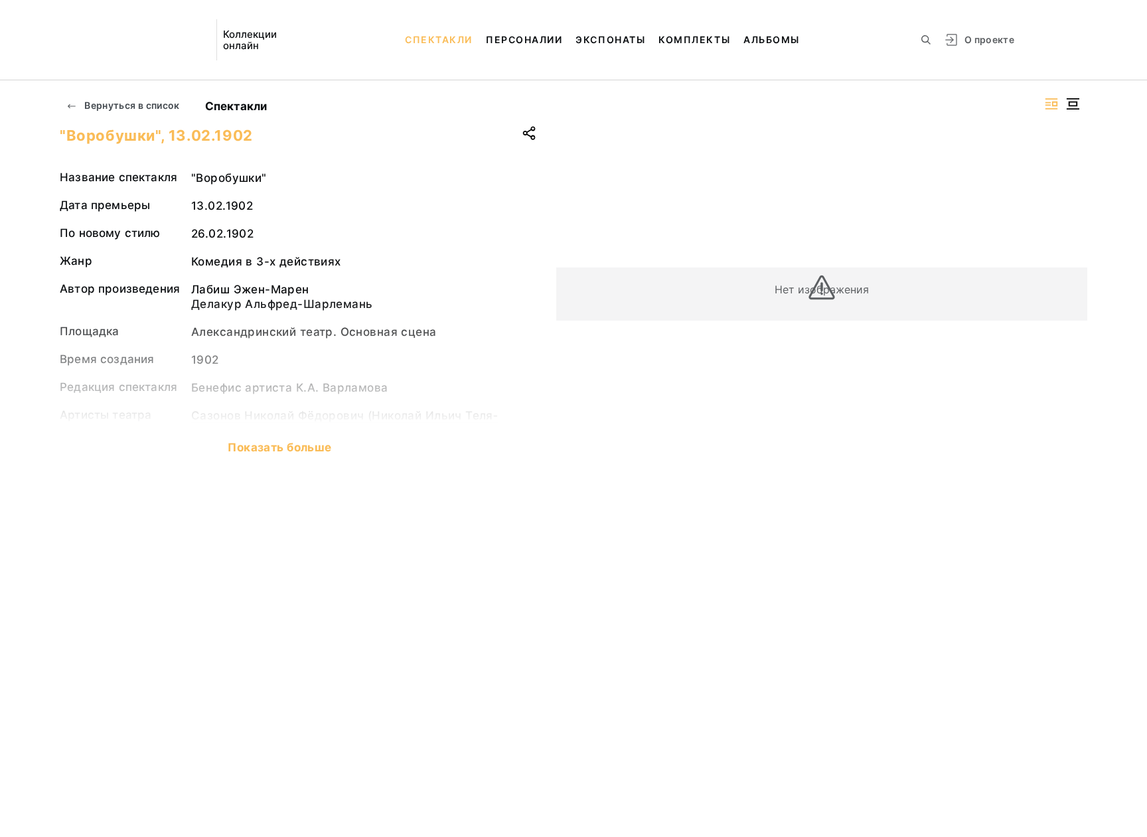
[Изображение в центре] (1072, 104)
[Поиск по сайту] (926, 39)
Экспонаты (610, 39)
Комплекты (694, 39)
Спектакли (439, 39)
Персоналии (524, 39)
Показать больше (279, 447)
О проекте (989, 39)
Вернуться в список (131, 105)
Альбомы (771, 39)
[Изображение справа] (1051, 104)
